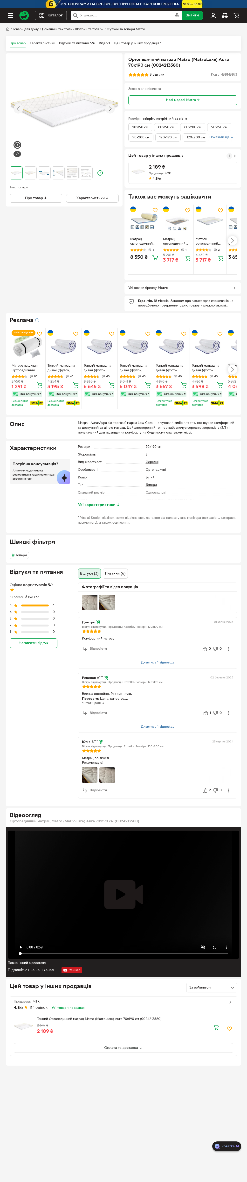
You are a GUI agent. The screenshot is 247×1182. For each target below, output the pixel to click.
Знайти (192, 15)
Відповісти (98, 648)
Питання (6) (115, 573)
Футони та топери (89, 29)
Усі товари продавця (68, 1008)
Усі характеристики (99, 505)
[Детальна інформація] (37, 320)
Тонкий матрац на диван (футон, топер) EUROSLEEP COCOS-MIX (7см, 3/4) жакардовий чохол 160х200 (99, 368)
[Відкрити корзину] (236, 15)
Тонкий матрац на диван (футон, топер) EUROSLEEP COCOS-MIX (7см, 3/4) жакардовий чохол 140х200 (135, 368)
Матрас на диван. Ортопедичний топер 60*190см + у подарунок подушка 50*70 (27, 368)
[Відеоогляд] (17, 145)
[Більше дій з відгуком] (228, 649)
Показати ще (221, 137)
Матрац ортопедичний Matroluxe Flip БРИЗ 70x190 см (143, 242)
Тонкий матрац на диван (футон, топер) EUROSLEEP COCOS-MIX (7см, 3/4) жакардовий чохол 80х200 (171, 368)
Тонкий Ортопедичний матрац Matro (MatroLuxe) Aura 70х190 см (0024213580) (99, 1019)
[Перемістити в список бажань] (155, 210)
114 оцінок (38, 1008)
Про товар (18, 43)
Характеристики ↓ (92, 198)
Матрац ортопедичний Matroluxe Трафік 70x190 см (177, 242)
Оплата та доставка (121, 1048)
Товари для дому (26, 29)
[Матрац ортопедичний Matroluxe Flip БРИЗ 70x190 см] (144, 220)
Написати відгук (33, 643)
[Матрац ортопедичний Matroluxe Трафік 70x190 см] (177, 220)
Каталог (55, 15)
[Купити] (155, 257)
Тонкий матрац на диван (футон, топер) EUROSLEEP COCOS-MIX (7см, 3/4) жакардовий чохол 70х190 (62, 368)
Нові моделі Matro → (183, 100)
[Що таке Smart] (36, 403)
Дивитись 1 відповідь (157, 662)
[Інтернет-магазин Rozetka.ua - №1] (24, 15)
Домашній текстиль (57, 29)
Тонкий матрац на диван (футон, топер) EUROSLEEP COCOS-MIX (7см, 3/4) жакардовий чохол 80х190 (207, 368)
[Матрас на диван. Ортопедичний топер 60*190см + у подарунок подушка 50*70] (27, 346)
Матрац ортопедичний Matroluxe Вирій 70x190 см (208, 242)
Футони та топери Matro (126, 29)
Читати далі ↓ (93, 703)
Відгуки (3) (89, 573)
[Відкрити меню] (10, 15)
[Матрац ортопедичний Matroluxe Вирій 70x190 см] (210, 220)
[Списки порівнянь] (225, 15)
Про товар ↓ (36, 198)
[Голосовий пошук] (177, 15)
